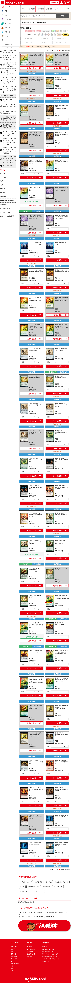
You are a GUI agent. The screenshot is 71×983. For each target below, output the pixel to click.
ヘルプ (7, 40)
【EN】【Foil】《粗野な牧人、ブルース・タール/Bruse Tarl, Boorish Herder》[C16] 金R (36, 625)
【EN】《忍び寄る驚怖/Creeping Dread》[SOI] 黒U (35, 487)
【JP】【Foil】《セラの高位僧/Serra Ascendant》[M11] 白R (36, 56)
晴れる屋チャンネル (48, 949)
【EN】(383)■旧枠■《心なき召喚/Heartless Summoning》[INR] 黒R (35, 134)
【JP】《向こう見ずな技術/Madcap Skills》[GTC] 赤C (61, 762)
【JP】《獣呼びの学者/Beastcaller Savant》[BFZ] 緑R (61, 515)
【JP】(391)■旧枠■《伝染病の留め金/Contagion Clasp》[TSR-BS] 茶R (61, 707)
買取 (6, 11)
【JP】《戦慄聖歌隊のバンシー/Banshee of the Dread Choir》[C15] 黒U (36, 217)
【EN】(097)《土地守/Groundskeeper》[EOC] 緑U (35, 460)
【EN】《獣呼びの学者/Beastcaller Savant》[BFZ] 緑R (35, 542)
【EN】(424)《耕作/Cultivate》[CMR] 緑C (61, 377)
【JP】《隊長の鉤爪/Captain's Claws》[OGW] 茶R (61, 734)
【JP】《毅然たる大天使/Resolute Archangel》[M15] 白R (61, 405)
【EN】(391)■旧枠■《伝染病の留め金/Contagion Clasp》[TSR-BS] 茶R (35, 734)
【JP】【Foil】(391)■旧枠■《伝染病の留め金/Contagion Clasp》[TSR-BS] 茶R (36, 327)
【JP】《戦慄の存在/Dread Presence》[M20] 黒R (61, 816)
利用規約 (29, 946)
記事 (6, 15)
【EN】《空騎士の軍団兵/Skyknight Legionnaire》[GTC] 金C (36, 515)
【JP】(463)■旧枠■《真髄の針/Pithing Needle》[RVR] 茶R (36, 271)
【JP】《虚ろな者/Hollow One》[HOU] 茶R (35, 349)
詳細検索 (53, 2)
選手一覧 (7, 27)
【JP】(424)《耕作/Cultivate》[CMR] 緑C (35, 377)
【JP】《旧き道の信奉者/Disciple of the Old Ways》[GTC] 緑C (60, 542)
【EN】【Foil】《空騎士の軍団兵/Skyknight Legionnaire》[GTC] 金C (61, 299)
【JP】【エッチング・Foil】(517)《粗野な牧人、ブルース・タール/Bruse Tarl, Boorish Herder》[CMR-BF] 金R (61, 653)
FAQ (12, 971)
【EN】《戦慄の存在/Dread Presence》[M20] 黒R (35, 843)
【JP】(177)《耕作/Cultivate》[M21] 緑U (61, 78)
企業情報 (29, 956)
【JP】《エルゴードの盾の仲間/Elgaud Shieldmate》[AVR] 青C (61, 844)
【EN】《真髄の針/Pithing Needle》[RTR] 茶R (35, 651)
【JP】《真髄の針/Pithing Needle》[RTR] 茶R (61, 623)
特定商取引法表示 (31, 952)
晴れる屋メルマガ (47, 951)
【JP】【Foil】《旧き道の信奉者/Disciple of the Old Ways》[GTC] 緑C (61, 679)
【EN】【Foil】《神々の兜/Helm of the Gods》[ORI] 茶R (36, 189)
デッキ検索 (8, 19)
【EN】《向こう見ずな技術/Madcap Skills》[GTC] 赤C (36, 789)
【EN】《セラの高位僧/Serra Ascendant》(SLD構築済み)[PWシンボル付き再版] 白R (36, 79)
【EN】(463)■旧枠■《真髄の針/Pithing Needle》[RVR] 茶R (62, 271)
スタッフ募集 (31, 949)
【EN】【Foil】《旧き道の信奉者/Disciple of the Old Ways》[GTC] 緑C (35, 707)
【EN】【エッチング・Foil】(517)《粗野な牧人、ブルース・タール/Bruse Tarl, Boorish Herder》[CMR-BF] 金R (36, 681)
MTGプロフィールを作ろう (50, 954)
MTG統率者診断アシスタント (51, 956)
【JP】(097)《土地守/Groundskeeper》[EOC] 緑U (61, 432)
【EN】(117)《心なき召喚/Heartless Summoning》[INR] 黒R (36, 162)
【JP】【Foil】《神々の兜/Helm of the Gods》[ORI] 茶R (61, 162)
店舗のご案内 (15, 963)
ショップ (7, 7)
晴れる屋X (45, 946)
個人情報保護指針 (31, 954)
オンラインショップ (15, 947)
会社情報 (29, 942)
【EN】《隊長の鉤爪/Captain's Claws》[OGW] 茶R (36, 762)
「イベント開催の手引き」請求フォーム (50, 959)
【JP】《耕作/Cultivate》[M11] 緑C (61, 569)
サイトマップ (15, 942)
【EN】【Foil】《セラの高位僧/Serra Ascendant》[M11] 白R (62, 56)
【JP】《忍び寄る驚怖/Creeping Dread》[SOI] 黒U (61, 460)
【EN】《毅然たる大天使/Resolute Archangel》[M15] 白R (35, 432)
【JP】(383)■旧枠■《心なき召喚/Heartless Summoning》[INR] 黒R (61, 107)
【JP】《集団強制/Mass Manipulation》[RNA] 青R (35, 243)
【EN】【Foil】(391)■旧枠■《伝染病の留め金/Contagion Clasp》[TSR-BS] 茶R (62, 327)
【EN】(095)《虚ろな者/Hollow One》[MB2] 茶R (35, 404)
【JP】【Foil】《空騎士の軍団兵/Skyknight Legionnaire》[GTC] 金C (35, 299)
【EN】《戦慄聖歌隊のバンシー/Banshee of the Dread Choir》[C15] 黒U (61, 217)
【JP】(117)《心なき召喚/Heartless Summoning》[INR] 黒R (62, 134)
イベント (7, 36)
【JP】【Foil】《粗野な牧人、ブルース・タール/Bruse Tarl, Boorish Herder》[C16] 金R (62, 598)
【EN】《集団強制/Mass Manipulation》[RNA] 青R (61, 243)
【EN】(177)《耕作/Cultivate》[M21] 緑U (35, 106)
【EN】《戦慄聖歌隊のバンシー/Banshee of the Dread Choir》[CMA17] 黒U (61, 189)
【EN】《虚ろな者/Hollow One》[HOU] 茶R (61, 349)
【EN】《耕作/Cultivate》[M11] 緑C (35, 596)
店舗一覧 (7, 32)
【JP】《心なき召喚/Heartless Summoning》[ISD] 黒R (62, 789)
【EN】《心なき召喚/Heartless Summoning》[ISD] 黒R (36, 817)
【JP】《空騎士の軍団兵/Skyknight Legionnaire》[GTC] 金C (62, 487)
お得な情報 (45, 942)
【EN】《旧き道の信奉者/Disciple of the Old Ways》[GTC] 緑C (34, 570)
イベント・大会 (15, 961)
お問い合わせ (8, 44)
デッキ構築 (8, 23)
